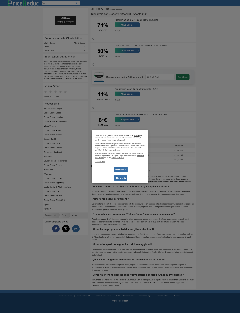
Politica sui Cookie (118, 158)
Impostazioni (100, 161)
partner (136, 136)
